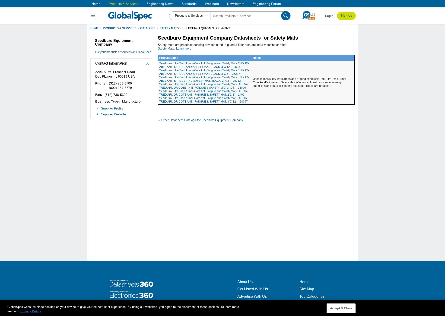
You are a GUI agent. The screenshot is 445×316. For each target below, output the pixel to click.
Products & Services (123, 4)
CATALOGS (147, 28)
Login (329, 16)
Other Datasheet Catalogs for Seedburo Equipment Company (202, 120)
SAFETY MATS (169, 28)
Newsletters (235, 4)
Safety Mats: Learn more (174, 48)
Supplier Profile (112, 108)
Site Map (306, 289)
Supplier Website (113, 114)
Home (96, 4)
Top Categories (311, 296)
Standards (189, 4)
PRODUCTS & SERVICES (119, 28)
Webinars (212, 4)
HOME (94, 28)
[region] (222, 308)
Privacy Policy (30, 311)
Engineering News (159, 4)
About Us (245, 282)
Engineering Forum (267, 4)
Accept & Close (341, 308)
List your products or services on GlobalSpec (123, 52)
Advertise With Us (252, 296)
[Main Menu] (93, 15)
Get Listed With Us (252, 289)
